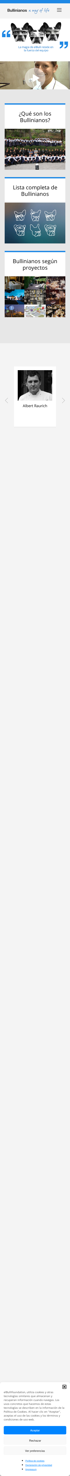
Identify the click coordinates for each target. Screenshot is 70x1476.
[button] (64, 1387)
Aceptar (35, 1430)
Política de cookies (34, 1460)
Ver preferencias (35, 1451)
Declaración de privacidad (38, 1465)
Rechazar (35, 1440)
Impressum (31, 1469)
